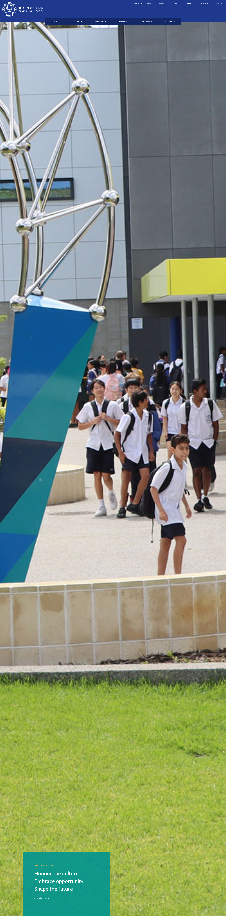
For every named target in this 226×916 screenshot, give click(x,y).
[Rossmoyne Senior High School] (23, 9)
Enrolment (98, 21)
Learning (75, 21)
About (54, 21)
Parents (168, 21)
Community (145, 21)
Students (121, 21)
